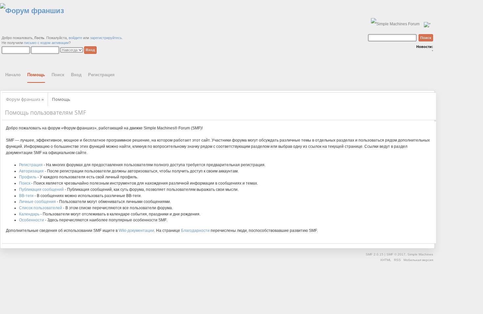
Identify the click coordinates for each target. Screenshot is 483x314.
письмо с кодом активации (46, 43)
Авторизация (31, 171)
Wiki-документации (136, 230)
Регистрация (31, 165)
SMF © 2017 (395, 254)
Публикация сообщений (41, 189)
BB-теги (26, 195)
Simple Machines (420, 254)
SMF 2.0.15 (374, 254)
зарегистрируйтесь (106, 38)
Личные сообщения (37, 201)
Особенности (31, 220)
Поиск (24, 183)
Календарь (29, 214)
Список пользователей (40, 208)
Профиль (27, 177)
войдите (75, 38)
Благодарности (195, 230)
